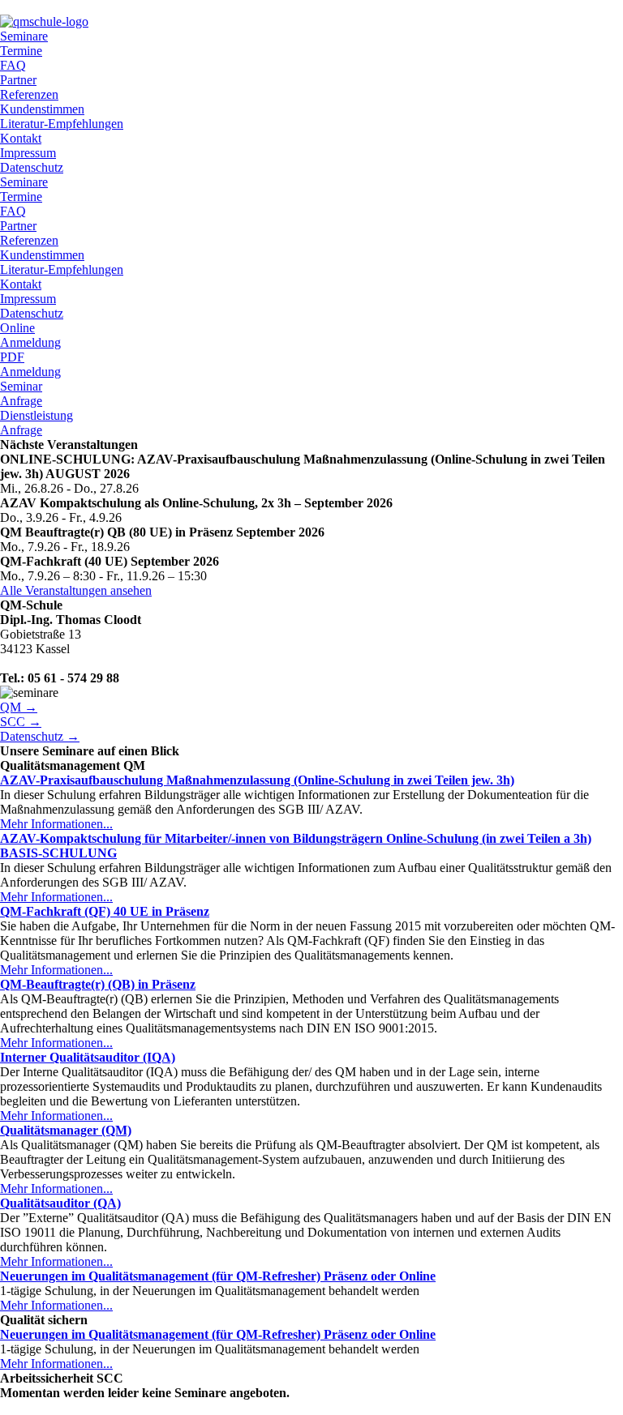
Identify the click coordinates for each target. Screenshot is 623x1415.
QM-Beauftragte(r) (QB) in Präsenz (97, 984)
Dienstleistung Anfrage (36, 422)
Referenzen (29, 94)
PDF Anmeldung (30, 364)
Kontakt (20, 138)
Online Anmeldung (30, 335)
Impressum (28, 153)
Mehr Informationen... (56, 824)
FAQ (13, 65)
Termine (21, 51)
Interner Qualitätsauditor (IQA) (87, 1057)
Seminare (24, 36)
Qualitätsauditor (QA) (60, 1203)
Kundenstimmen (42, 109)
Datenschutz (31, 167)
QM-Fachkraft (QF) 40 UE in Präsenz (104, 911)
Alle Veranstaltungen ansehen (76, 590)
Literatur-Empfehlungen (61, 123)
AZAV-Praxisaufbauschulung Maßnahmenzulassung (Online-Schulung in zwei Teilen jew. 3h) (257, 780)
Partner (18, 80)
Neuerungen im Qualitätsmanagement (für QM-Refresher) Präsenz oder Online (218, 1276)
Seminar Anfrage (21, 393)
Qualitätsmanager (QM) (65, 1130)
